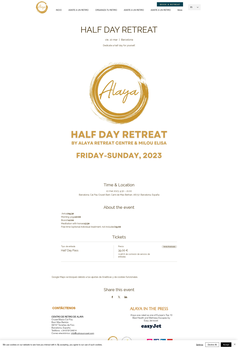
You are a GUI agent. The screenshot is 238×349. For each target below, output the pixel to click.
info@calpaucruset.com (82, 333)
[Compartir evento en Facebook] (112, 297)
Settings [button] (199, 344)
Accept (226, 344)
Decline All (212, 344)
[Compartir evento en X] (119, 297)
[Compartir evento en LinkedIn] (126, 297)
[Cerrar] (234, 344)
